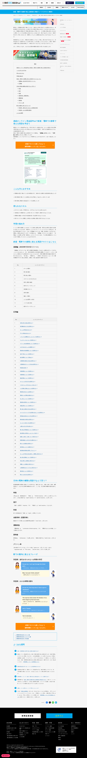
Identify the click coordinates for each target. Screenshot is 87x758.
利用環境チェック (22, 734)
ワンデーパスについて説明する (27, 340)
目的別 (60, 723)
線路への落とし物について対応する (28, 436)
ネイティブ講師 (48, 729)
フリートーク (62, 53)
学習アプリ (47, 733)
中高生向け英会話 (61, 729)
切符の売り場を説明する (26, 323)
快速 (20, 93)
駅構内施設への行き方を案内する (28, 440)
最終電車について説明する (26, 378)
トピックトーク (63, 30)
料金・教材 (35, 723)
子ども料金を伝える (25, 333)
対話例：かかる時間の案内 (25, 110)
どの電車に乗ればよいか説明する (28, 388)
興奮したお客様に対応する (26, 464)
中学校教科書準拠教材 (64, 59)
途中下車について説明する (26, 354)
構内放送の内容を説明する (26, 419)
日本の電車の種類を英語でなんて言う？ (26, 86)
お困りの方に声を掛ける (26, 426)
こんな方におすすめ (21, 70)
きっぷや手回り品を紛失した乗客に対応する (30, 454)
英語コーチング (65, 7)
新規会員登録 (28, 716)
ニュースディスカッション (65, 44)
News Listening (80, 7)
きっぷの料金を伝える (25, 329)
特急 (20, 88)
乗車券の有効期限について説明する (28, 350)
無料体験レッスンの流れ (23, 732)
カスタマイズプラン (36, 728)
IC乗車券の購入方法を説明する (27, 360)
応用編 (20, 83)
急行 (20, 91)
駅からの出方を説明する (26, 474)
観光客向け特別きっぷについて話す (28, 433)
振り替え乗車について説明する (27, 457)
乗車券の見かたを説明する (26, 391)
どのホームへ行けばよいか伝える (28, 385)
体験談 (52, 2)
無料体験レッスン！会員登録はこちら (31, 661)
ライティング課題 (35, 729)
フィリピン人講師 (48, 726)
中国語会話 (62, 70)
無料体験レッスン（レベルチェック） (66, 21)
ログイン (59, 716)
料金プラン (35, 2)
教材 (42, 2)
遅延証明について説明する (26, 405)
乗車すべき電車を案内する (26, 395)
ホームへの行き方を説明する (27, 381)
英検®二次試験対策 (63, 63)
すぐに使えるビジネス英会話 (65, 41)
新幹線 (20, 100)
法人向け (49, 7)
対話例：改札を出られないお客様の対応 (28, 107)
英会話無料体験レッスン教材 (37, 731)
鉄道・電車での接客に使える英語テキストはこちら (29, 79)
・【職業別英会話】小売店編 (22, 638)
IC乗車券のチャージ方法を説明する (28, 364)
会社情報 (9, 723)
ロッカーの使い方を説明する (27, 423)
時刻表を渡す (23, 367)
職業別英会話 (64, 33)
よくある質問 (20, 113)
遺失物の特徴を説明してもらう (27, 450)
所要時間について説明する (26, 371)
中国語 (59, 739)
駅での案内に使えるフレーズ (23, 105)
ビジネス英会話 (63, 27)
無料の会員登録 (24, 691)
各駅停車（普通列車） (24, 95)
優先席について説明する (26, 471)
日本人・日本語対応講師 (49, 728)
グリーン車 (21, 102)
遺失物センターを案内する (26, 447)
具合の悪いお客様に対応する (27, 460)
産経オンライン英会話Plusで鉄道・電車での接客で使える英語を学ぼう (34, 67)
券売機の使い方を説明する (26, 326)
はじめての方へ (26, 2)
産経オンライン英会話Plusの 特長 (24, 728)
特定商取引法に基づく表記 (11, 728)
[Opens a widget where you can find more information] (5, 755)
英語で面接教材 (63, 47)
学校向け (41, 7)
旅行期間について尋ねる (26, 357)
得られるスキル (20, 73)
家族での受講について (23, 730)
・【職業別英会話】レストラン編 (23, 636)
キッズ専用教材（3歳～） (64, 56)
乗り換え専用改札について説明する (28, 429)
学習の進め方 (20, 76)
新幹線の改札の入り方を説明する (28, 416)
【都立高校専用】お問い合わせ (12, 735)
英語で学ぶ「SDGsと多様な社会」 (65, 67)
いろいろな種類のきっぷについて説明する (30, 336)
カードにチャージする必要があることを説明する (32, 412)
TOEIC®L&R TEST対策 (62, 731)
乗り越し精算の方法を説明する (27, 409)
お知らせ (59, 2)
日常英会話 (62, 24)
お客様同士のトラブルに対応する (28, 467)
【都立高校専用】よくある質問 (12, 737)
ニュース (72, 733)
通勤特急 (21, 98)
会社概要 (8, 726)
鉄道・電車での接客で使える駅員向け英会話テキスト (35, 679)
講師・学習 (48, 723)
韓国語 (57, 7)
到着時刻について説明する (26, 374)
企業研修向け (73, 726)
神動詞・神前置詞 (65, 36)
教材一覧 (34, 733)
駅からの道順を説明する (26, 443)
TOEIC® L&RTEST (63, 50)
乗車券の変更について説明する (27, 402)
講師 (47, 2)
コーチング (47, 735)
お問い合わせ (9, 733)
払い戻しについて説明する (26, 398)
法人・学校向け (76, 723)
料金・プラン (34, 726)
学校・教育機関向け (74, 728)
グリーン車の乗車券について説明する (29, 343)
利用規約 (8, 731)
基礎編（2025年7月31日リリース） (27, 81)
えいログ (72, 7)
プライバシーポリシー (11, 729)
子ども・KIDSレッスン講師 (50, 731)
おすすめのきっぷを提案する (27, 347)
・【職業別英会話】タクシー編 (22, 634)
